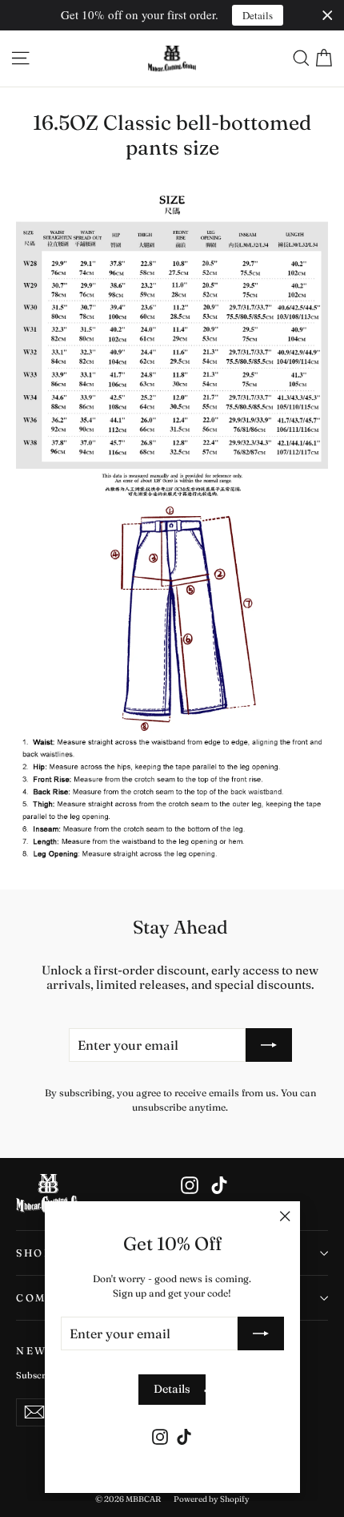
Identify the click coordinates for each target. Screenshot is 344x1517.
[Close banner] (327, 15)
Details (257, 15)
